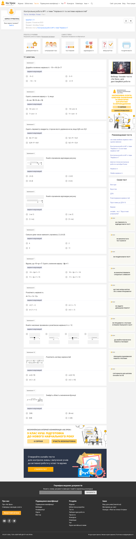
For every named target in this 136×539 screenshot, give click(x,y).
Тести (36, 3)
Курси (38, 512)
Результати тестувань (48, 36)
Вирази (112, 207)
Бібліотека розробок (76, 507)
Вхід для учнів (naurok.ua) (112, 504)
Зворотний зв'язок (11, 513)
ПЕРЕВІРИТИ (90, 492)
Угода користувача (94, 534)
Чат (63, 3)
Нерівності (114, 169)
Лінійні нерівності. (116, 173)
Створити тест (40, 469)
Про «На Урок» (7, 504)
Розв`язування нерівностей (120, 198)
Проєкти (72, 515)
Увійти (11, 25)
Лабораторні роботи (76, 512)
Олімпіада (79, 3)
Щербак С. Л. (30, 20)
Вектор (38, 515)
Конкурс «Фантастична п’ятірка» (115, 510)
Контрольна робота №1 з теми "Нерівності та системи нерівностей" (121, 149)
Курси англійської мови (77, 525)
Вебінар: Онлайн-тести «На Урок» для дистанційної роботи (121, 79)
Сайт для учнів (115, 3)
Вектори (113, 185)
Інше (86, 3)
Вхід (123, 3)
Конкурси (70, 3)
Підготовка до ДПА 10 (118, 202)
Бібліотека (29, 3)
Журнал (20, 3)
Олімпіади (72, 520)
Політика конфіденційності (124, 534)
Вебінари (39, 507)
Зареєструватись (12, 19)
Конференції (40, 510)
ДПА (111, 193)
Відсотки (113, 189)
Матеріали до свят (109, 507)
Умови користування (108, 534)
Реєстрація (131, 3)
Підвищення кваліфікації (49, 3)
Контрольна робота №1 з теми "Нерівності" (53, 28)
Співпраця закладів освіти (12, 507)
